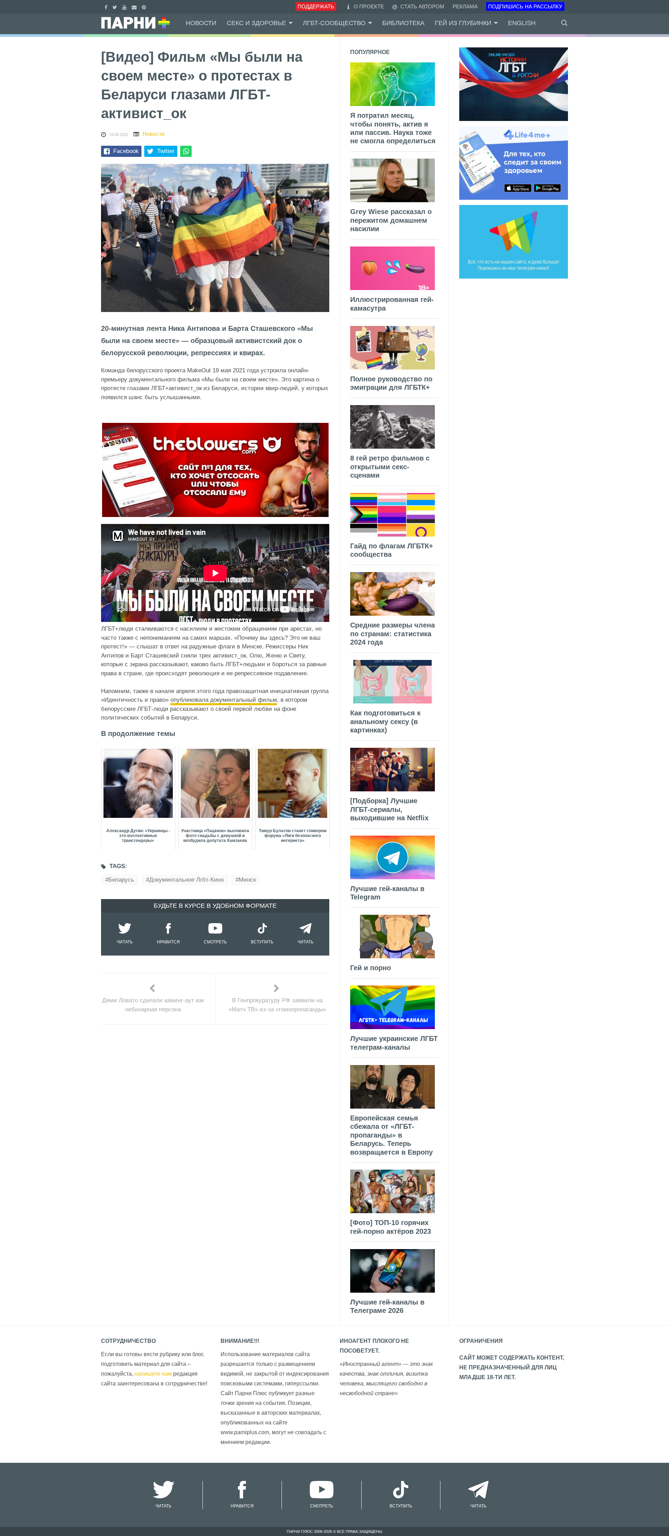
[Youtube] (125, 6)
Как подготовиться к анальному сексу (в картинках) (385, 721)
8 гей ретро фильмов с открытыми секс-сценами (390, 466)
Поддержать (316, 6)
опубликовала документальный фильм (223, 700)
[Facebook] (107, 6)
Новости (201, 23)
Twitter (166, 151)
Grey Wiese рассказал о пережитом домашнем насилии (391, 220)
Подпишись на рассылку (525, 6)
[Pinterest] (145, 6)
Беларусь (121, 879)
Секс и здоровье (256, 23)
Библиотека (403, 23)
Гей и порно (370, 968)
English (522, 23)
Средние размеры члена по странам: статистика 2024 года (392, 633)
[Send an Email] (135, 6)
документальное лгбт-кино (186, 879)
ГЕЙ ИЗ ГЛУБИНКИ (463, 23)
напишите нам (153, 1374)
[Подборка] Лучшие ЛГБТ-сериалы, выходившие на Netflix (389, 809)
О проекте (369, 6)
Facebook (126, 151)
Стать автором (421, 6)
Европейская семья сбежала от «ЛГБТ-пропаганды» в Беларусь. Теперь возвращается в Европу (391, 1135)
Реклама (465, 6)
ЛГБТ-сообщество (334, 23)
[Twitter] (116, 6)
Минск (247, 879)
